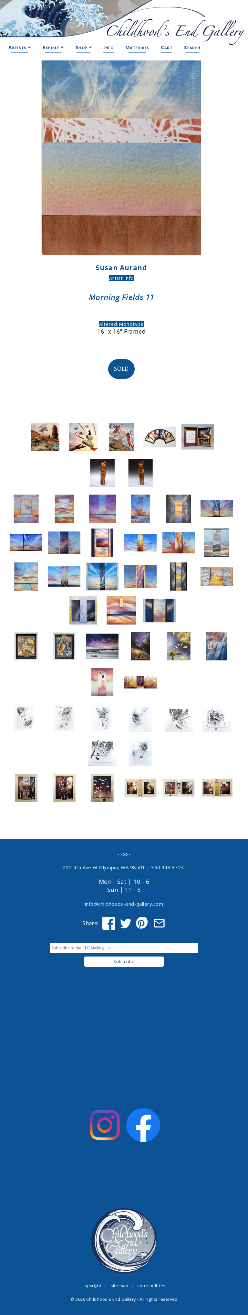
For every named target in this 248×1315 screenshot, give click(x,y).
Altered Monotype (121, 324)
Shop (82, 47)
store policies (151, 1285)
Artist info (121, 278)
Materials (137, 47)
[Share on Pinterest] (142, 923)
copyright (91, 1285)
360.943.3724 (167, 867)
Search (192, 47)
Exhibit (52, 47)
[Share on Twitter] (125, 923)
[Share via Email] (159, 923)
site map (120, 1285)
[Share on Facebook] (108, 923)
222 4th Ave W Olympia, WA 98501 (104, 867)
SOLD (121, 368)
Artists (18, 47)
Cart (166, 47)
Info (108, 47)
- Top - (124, 854)
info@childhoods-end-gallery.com (124, 904)
